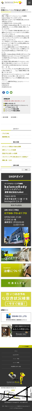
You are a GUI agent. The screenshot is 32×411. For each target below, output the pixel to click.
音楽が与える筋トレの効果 (9, 153)
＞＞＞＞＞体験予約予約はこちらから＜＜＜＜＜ (15, 81)
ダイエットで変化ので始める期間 (11, 146)
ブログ (4, 133)
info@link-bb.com (7, 87)
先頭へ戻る (25, 347)
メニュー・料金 (16, 358)
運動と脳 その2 (7, 160)
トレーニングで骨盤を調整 (12, 109)
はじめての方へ (16, 354)
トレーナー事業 (16, 362)
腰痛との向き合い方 (10, 103)
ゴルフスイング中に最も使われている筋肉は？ (15, 156)
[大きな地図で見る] (24, 402)
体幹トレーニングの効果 (9, 150)
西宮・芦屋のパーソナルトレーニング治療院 (11, 406)
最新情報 (4, 137)
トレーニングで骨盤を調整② (12, 110)
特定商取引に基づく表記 (16, 366)
